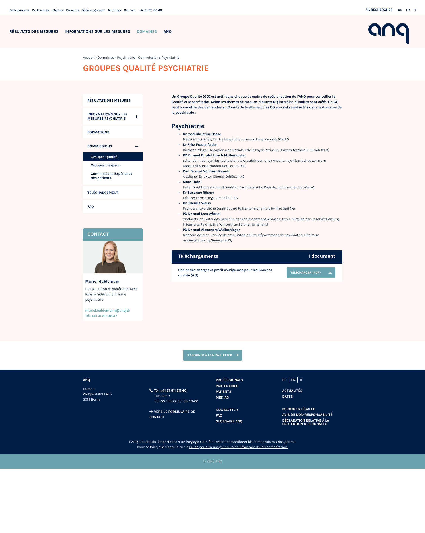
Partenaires (40, 10)
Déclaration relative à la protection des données (305, 422)
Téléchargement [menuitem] (102, 193)
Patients (72, 10)
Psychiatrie (126, 57)
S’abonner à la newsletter (209, 355)
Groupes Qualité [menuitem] (104, 157)
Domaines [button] (147, 31)
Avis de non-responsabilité (307, 414)
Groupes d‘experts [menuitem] (106, 165)
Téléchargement (93, 10)
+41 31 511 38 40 (150, 10)
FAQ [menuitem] (90, 206)
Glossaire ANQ (229, 421)
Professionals (19, 10)
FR (408, 10)
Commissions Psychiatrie (159, 57)
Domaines (106, 57)
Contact (130, 10)
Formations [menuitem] (98, 132)
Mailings (114, 10)
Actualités (292, 391)
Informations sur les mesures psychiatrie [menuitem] (107, 116)
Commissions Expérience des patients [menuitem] (111, 175)
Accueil (89, 57)
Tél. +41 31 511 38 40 (170, 390)
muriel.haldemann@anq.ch (107, 310)
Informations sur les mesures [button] (97, 31)
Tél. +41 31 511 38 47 (101, 316)
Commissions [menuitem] (99, 146)
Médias (57, 10)
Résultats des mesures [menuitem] (108, 100)
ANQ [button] (168, 31)
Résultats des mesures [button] (33, 31)
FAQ (219, 415)
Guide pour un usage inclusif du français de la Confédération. (238, 447)
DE (400, 10)
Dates (287, 396)
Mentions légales (298, 409)
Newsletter (227, 410)
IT (415, 10)
